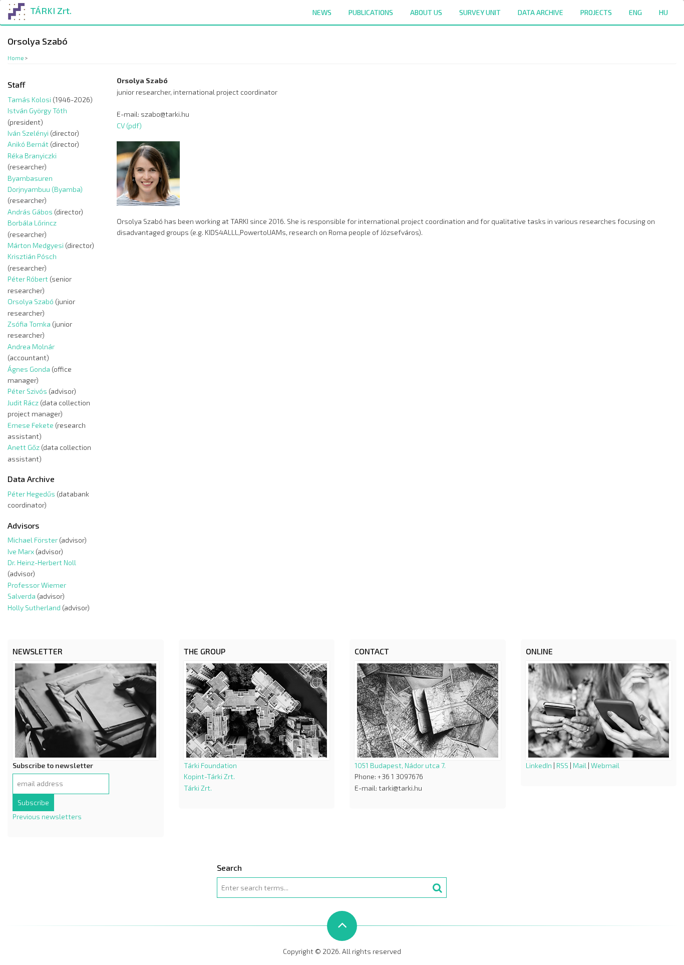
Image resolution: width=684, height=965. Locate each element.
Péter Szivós (27, 391)
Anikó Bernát (28, 144)
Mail (579, 765)
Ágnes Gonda (29, 369)
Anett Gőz (24, 447)
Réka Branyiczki (32, 155)
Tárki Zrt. (198, 788)
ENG (635, 12)
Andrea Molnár (31, 346)
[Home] (17, 10)
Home (16, 58)
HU (663, 12)
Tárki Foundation (210, 765)
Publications (371, 12)
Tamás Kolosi (29, 99)
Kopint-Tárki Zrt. (209, 776)
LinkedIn (539, 765)
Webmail (605, 765)
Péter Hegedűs (31, 494)
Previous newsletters (47, 816)
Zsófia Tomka (29, 324)
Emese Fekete (31, 425)
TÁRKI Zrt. (51, 10)
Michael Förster (33, 540)
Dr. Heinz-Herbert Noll (42, 562)
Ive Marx (21, 551)
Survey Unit (480, 12)
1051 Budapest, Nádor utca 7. (400, 765)
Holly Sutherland (34, 607)
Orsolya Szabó (31, 301)
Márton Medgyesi (36, 245)
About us (426, 12)
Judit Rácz (23, 402)
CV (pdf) (129, 125)
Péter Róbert (28, 279)
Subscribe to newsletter (53, 765)
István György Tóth (37, 110)
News (321, 12)
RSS (562, 765)
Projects (596, 12)
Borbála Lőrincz (32, 222)
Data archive (540, 12)
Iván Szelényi (28, 133)
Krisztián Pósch (32, 256)
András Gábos (30, 211)
